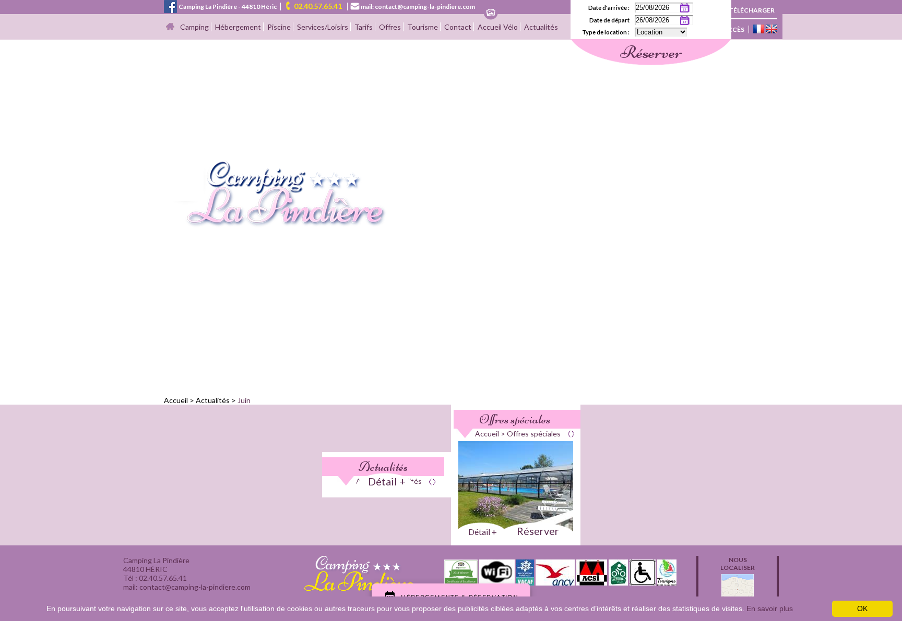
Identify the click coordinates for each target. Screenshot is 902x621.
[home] (275, 224)
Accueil (176, 400)
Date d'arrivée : (609, 7)
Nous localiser (737, 563)
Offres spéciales (514, 419)
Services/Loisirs (322, 26)
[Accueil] (170, 27)
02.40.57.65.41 (318, 6)
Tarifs (363, 26)
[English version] (771, 30)
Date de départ (609, 20)
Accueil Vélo (498, 26)
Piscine (279, 26)
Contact (457, 26)
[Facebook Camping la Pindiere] (170, 5)
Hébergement (238, 26)
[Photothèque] (491, 13)
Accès (733, 29)
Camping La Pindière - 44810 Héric (228, 6)
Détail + (387, 481)
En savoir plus (769, 608)
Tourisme (422, 26)
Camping (194, 26)
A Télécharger (749, 10)
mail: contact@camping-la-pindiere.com (418, 6)
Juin (244, 400)
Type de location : (606, 32)
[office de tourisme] (666, 582)
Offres (390, 26)
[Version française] (758, 30)
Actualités (541, 26)
